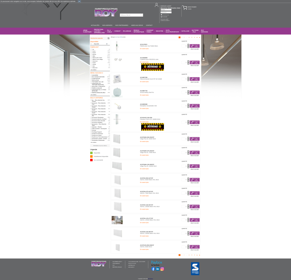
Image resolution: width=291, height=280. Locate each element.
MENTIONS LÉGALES (117, 267)
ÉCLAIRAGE (127, 31)
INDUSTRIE (159, 31)
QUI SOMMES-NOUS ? (117, 261)
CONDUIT (117, 31)
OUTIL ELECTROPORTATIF (172, 31)
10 (189, 37)
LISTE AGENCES (116, 263)
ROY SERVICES (204, 31)
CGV (114, 265)
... (186, 37)
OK (79, 1)
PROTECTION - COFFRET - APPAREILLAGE (99, 31)
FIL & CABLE (109, 31)
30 (194, 37)
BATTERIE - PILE (195, 31)
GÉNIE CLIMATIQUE (87, 31)
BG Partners (150, 278)
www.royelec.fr (131, 267)
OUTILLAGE (185, 31)
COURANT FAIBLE (150, 31)
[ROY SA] (106, 12)
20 (191, 37)
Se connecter (164, 16)
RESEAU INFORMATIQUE (139, 31)
